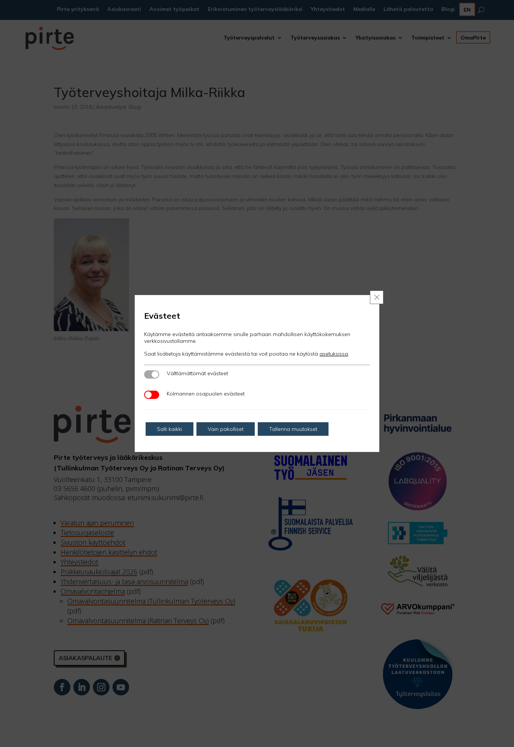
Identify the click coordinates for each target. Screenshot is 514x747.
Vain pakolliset (225, 429)
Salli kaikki (169, 429)
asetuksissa (333, 353)
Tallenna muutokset (293, 429)
